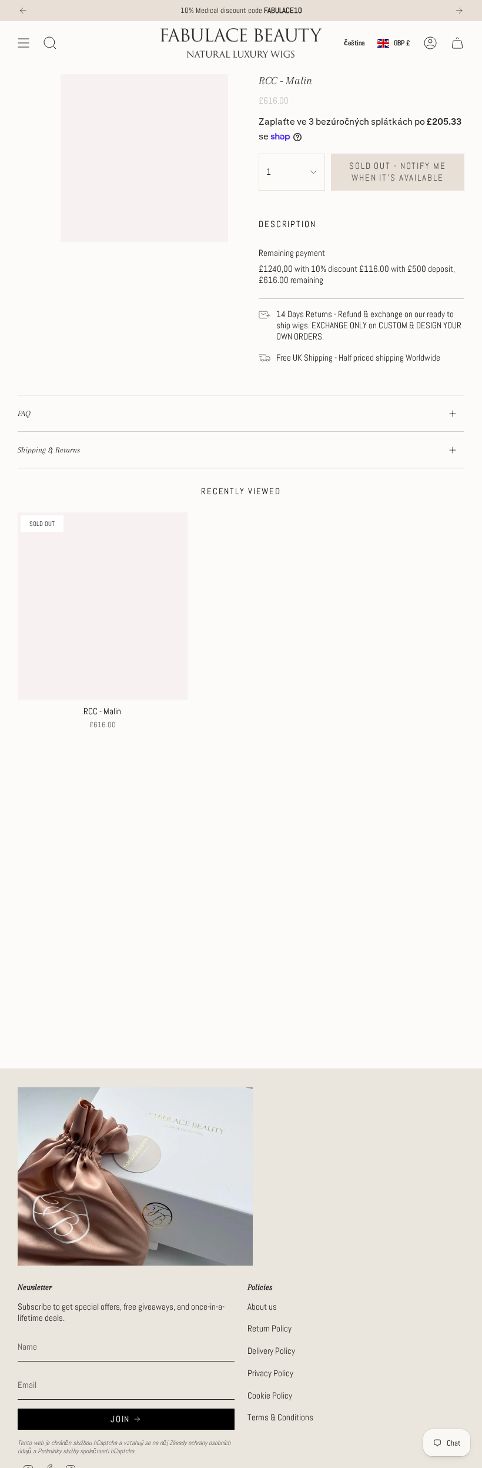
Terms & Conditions (280, 1417)
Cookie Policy (269, 1395)
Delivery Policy (271, 1350)
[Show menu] (23, 43)
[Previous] (23, 10)
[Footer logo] (135, 1176)
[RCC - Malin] (103, 606)
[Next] (459, 10)
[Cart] (457, 43)
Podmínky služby (58, 1451)
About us (262, 1306)
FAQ (24, 413)
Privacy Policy (270, 1373)
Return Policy (269, 1328)
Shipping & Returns (49, 449)
